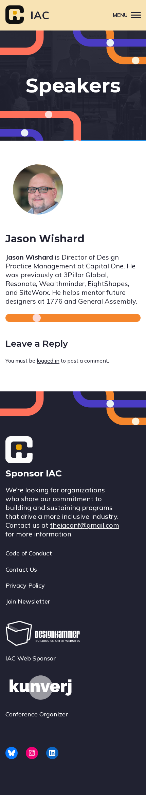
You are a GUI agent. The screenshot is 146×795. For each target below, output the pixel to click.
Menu (120, 15)
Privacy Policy (25, 585)
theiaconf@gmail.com (84, 525)
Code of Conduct (28, 553)
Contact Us (21, 569)
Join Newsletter (27, 601)
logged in (48, 360)
